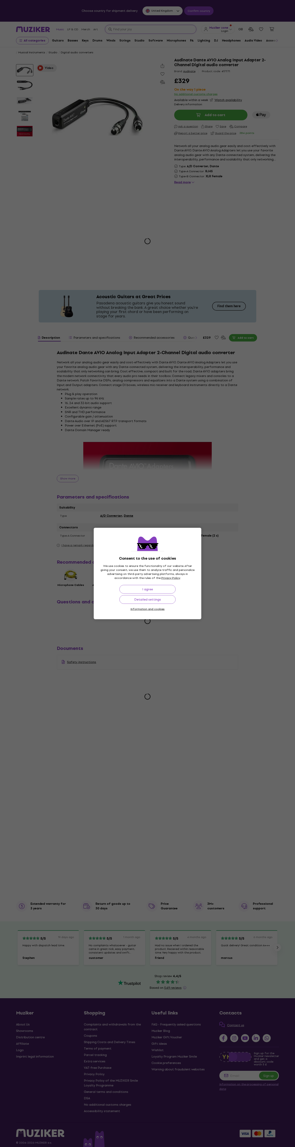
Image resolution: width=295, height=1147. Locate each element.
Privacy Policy (170, 578)
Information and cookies (147, 609)
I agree (147, 589)
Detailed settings (147, 599)
